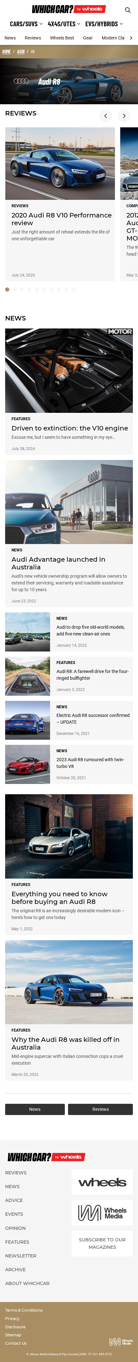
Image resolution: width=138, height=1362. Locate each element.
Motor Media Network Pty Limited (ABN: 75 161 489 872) (71, 1354)
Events (14, 1214)
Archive (15, 1270)
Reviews (33, 37)
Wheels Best (62, 37)
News (10, 37)
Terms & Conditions (24, 1310)
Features (17, 1242)
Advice (14, 1200)
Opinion (15, 1228)
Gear (88, 37)
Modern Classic (117, 37)
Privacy (12, 1318)
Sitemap (13, 1334)
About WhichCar (27, 1283)
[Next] (131, 38)
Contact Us (16, 1343)
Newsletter (20, 1256)
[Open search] (128, 10)
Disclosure (15, 1326)
